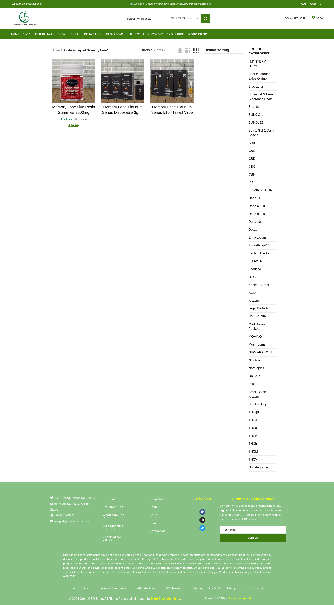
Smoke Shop (258, 404)
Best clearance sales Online (259, 76)
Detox (253, 229)
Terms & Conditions (112, 588)
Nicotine (254, 360)
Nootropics (256, 368)
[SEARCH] (205, 18)
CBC (252, 151)
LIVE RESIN (257, 316)
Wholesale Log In (113, 516)
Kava (252, 292)
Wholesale (173, 588)
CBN (252, 174)
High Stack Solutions (165, 598)
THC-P (253, 420)
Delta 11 (254, 198)
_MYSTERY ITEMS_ (257, 64)
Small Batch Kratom (257, 394)
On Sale (254, 376)
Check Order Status (112, 538)
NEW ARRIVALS (261, 352)
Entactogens (258, 237)
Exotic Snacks (259, 253)
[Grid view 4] (195, 50)
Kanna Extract (259, 285)
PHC (252, 384)
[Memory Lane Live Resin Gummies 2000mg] (73, 81)
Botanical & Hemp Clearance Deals (261, 97)
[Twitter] (202, 528)
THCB (253, 436)
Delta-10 (255, 221)
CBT (252, 182)
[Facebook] (202, 512)
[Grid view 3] (187, 50)
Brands (254, 107)
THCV (253, 459)
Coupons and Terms (243, 598)
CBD (252, 159)
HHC (252, 277)
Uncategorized (259, 467)
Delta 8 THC (257, 214)
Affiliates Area (113, 506)
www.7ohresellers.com (193, 4)
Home (56, 50)
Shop (153, 506)
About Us (156, 498)
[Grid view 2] (180, 50)
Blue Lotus (256, 86)
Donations (110, 498)
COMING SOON (260, 190)
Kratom (254, 300)
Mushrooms (257, 344)
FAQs (154, 514)
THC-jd (254, 412)
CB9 (252, 143)
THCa (253, 428)
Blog (153, 522)
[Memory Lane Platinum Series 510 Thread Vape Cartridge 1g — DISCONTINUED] (172, 81)
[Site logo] (24, 18)
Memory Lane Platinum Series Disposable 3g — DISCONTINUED (122, 112)
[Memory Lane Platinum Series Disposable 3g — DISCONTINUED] (123, 81)
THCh (253, 443)
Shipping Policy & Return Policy (214, 588)
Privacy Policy (78, 588)
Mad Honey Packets (257, 326)
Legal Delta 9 (258, 308)
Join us (253, 537)
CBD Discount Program (113, 527)
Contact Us (158, 530)
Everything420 (259, 245)
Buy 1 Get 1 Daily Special (261, 133)
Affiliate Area (146, 588)
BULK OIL (256, 114)
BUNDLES (256, 122)
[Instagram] (202, 520)
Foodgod (255, 269)
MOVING (255, 336)
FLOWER (255, 261)
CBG (252, 166)
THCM (253, 451)
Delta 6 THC (257, 206)
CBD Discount (256, 588)
